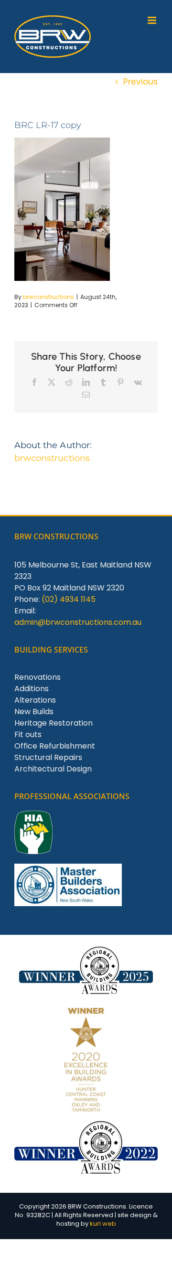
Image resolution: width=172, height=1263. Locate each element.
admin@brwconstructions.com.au (77, 622)
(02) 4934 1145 (69, 599)
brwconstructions (48, 297)
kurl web (103, 1223)
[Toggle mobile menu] (153, 20)
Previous (140, 81)
